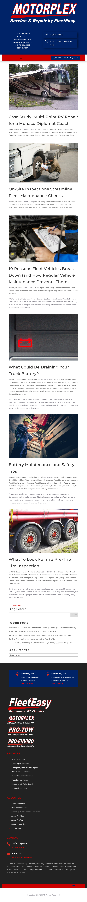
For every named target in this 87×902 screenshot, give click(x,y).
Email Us (17, 853)
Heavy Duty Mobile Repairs (59, 385)
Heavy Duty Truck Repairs (65, 578)
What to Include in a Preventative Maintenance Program (33, 631)
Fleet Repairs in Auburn (39, 205)
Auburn (38, 129)
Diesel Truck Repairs (28, 382)
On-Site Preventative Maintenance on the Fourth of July (32, 639)
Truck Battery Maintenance (47, 489)
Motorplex (21, 135)
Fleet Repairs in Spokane (60, 205)
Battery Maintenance (62, 379)
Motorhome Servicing (57, 132)
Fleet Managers (41, 385)
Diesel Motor (14, 382)
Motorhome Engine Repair (20, 132)
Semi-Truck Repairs (48, 391)
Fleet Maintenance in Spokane (21, 385)
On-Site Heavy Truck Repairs (62, 486)
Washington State (66, 135)
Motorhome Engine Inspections (59, 129)
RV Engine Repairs (33, 135)
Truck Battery (61, 391)
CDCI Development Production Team (26, 379)
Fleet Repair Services (23, 291)
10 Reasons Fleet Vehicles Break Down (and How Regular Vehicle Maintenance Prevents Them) (42, 275)
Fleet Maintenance (62, 288)
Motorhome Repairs (39, 132)
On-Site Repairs (65, 207)
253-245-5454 (18, 847)
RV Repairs (46, 135)
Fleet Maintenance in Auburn (58, 202)
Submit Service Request (65, 58)
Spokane (55, 135)
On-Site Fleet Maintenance (29, 207)
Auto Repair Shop (42, 288)
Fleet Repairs (38, 291)
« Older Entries (15, 605)
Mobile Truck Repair (51, 388)
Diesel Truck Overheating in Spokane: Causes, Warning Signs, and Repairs (40, 643)
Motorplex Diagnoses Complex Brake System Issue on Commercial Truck (40, 635)
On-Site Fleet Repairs (49, 207)
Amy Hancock (17, 129)
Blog (44, 129)
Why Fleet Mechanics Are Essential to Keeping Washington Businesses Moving (42, 628)
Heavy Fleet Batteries (33, 388)
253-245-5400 (27, 683)
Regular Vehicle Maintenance (66, 291)
